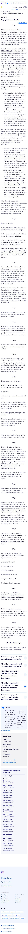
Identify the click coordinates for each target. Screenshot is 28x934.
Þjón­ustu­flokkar (6, 878)
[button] (7, 3)
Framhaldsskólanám (20, 895)
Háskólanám (4, 902)
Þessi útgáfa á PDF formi (8, 760)
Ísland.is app (18, 900)
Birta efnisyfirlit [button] (22, 22)
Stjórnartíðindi (4, 898)
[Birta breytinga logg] (14, 855)
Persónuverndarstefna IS (9, 928)
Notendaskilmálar (7, 931)
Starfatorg (17, 897)
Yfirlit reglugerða (6, 730)
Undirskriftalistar (5, 900)
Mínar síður (17, 902)
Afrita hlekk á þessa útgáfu (9, 762)
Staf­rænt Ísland (6, 886)
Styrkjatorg (17, 898)
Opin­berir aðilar (6, 882)
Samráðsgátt (4, 895)
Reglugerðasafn (5, 897)
